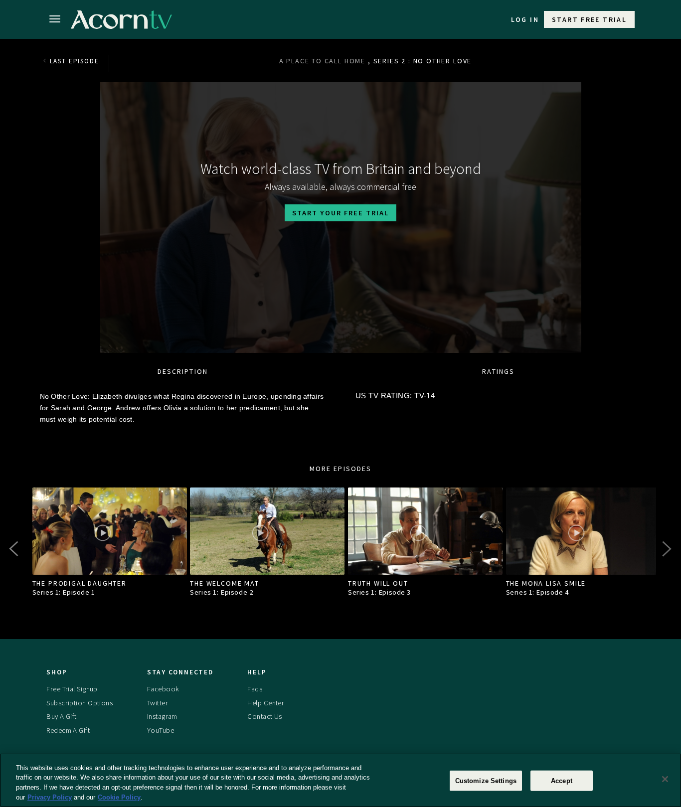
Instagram (162, 716)
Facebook (163, 688)
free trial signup (71, 688)
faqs (254, 688)
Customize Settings (485, 781)
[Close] (665, 779)
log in (525, 19)
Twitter (157, 702)
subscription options (79, 702)
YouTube (160, 730)
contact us (264, 716)
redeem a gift (68, 730)
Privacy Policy (49, 797)
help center (265, 702)
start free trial (589, 19)
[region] (340, 780)
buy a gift (61, 716)
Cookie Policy (119, 797)
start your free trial (340, 212)
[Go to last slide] (15, 548)
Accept (561, 781)
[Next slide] (666, 548)
